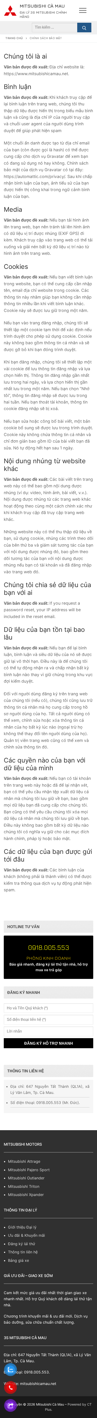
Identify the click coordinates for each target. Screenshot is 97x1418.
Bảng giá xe (18, 1266)
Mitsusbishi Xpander (26, 1200)
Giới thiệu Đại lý (22, 1233)
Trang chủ (14, 44)
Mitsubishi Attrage (24, 1167)
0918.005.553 (48, 953)
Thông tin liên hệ (23, 1258)
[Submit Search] (84, 34)
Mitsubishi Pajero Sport (29, 1176)
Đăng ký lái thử (21, 1250)
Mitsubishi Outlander (26, 1184)
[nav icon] (82, 14)
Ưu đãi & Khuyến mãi (26, 1241)
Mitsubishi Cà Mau (41, 8)
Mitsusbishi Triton (23, 1192)
